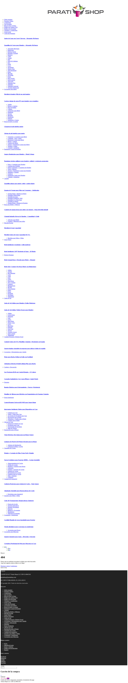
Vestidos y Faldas (12, 146)
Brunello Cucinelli (13, 53)
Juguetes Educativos (13, 505)
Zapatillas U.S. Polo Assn (15, 200)
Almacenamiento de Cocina (15, 463)
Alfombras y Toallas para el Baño (17, 419)
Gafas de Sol (7, 298)
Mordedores (11, 512)
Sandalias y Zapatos (13, 172)
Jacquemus (11, 67)
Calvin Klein (11, 315)
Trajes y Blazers (12, 169)
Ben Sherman (11, 273)
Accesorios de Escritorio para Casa (17, 416)
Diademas (10, 112)
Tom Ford (10, 81)
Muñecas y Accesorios (14, 510)
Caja (8, 678)
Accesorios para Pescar (14, 530)
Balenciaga (11, 50)
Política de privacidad (10, 29)
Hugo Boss (11, 281)
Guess (9, 279)
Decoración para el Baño (14, 417)
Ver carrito (4, 678)
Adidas (10, 270)
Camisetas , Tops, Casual (14, 138)
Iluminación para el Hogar (11, 430)
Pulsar (9, 292)
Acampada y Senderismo (11, 515)
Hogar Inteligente (9, 397)
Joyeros (10, 114)
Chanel (10, 58)
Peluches (10, 509)
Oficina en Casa (8, 422)
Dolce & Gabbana (13, 61)
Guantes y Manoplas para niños (16, 221)
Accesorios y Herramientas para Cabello (15, 352)
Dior (9, 59)
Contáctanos (7, 22)
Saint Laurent (11, 80)
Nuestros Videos (8, 21)
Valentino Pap (11, 83)
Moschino (10, 326)
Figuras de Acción (13, 504)
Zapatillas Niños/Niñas (14, 195)
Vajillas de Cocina (13, 465)
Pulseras (10, 118)
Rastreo (6, 650)
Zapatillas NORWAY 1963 (15, 198)
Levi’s (9, 324)
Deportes (6, 382)
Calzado (6, 178)
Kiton (9, 72)
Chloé (9, 56)
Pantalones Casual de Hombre (12, 149)
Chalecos (10, 174)
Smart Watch (7, 239)
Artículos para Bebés (13, 220)
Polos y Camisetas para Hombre (16, 164)
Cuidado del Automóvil (10, 479)
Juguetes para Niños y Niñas (12, 495)
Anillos (10, 104)
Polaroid (10, 327)
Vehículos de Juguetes (14, 513)
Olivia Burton (11, 289)
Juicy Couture (11, 282)
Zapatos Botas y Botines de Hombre (18, 203)
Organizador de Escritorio (15, 426)
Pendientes (11, 117)
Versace (10, 330)
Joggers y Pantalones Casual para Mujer (19, 144)
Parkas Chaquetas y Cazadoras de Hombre (19, 167)
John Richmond (12, 70)
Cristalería (10, 477)
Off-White (10, 75)
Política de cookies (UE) (11, 27)
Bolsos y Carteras (12, 106)
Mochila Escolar (8, 223)
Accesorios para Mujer (10, 89)
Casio (9, 275)
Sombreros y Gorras (13, 120)
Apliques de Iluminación (14, 445)
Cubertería (10, 468)
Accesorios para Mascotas (11, 532)
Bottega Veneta (12, 52)
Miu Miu (10, 73)
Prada (9, 77)
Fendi (9, 64)
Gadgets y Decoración (10, 367)
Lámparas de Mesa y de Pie (15, 446)
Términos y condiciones (10, 30)
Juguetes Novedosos (13, 507)
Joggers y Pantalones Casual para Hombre (19, 170)
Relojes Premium (9, 255)
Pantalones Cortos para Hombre (16, 175)
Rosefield (10, 293)
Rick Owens (11, 78)
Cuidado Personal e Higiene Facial (13, 337)
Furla (9, 278)
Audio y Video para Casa (15, 414)
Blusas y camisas (12, 141)
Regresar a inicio (5, 566)
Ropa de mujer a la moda (11, 121)
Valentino (10, 84)
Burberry (10, 55)
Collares (10, 109)
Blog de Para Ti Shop (10, 25)
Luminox (10, 284)
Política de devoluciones (11, 648)
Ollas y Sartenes (12, 476)
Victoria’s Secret (12, 332)
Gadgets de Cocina (13, 471)
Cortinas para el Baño (14, 420)
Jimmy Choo (11, 69)
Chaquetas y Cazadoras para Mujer (17, 137)
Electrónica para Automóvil (15, 494)
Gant (9, 318)
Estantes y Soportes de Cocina (16, 469)
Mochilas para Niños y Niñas (16, 238)
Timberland (11, 296)
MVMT (10, 287)
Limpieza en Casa (13, 412)
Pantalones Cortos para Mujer (16, 140)
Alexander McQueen (13, 48)
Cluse (9, 276)
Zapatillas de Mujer (13, 201)
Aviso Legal (7, 32)
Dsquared (10, 316)
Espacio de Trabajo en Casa (15, 423)
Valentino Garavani (13, 86)
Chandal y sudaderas (13, 147)
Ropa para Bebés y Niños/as (12, 204)
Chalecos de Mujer (13, 143)
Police (9, 290)
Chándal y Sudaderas (13, 177)
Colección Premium (9, 33)
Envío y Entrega (8, 647)
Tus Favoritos (8, 24)
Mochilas (10, 115)
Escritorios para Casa (13, 425)
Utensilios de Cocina (10, 448)
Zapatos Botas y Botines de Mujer (17, 193)
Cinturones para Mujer (14, 110)
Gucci (9, 66)
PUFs (5, 643)
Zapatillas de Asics (13, 197)
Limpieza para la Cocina (14, 474)
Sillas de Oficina (12, 428)
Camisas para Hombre (14, 166)
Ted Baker (10, 295)
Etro (9, 62)
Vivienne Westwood (13, 87)
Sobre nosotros (8, 19)
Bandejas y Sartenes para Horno (16, 466)
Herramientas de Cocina (14, 472)
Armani (10, 271)
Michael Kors (11, 285)
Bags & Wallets (12, 107)
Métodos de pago (9, 645)
